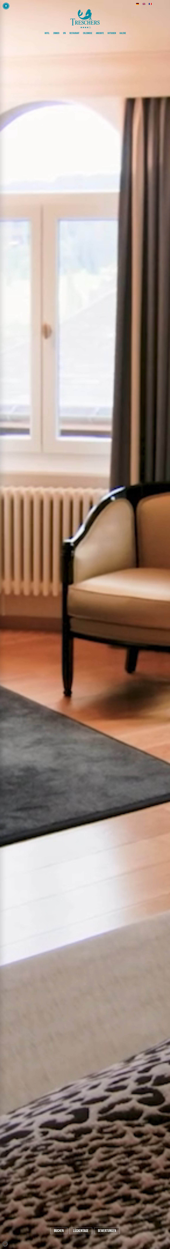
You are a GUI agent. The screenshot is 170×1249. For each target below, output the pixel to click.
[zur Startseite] (85, 27)
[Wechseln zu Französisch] (150, 4)
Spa (64, 33)
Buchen (59, 1230)
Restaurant (74, 33)
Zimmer (56, 33)
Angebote (100, 33)
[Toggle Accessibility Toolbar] (6, 6)
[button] (5, 1244)
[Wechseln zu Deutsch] (137, 4)
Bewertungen (107, 1230)
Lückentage (80, 1230)
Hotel (47, 33)
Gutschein (112, 33)
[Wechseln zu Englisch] (144, 4)
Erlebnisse (87, 33)
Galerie (123, 33)
